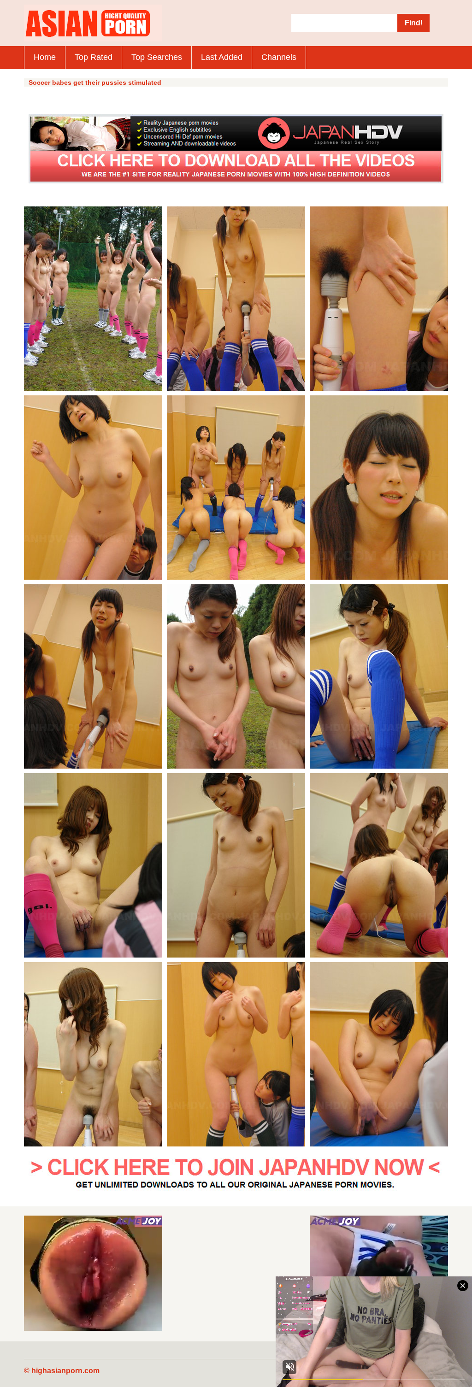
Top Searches (156, 57)
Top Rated (93, 57)
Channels (278, 57)
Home (45, 57)
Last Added (221, 57)
